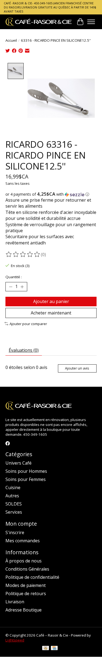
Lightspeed (14, 640)
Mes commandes (22, 541)
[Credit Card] (54, 648)
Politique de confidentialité (32, 577)
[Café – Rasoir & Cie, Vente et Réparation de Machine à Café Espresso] (38, 21)
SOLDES (13, 504)
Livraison (14, 602)
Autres (12, 496)
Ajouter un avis (77, 368)
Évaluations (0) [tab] (24, 350)
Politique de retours (25, 594)
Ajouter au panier (51, 301)
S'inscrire (14, 532)
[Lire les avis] (23, 254)
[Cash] (45, 648)
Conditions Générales (27, 569)
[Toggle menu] (91, 21)
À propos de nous (23, 561)
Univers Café (18, 463)
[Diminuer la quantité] (10, 286)
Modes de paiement (25, 585)
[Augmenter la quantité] (22, 286)
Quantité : (13, 276)
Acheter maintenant (51, 313)
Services (13, 512)
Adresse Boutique (23, 610)
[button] (51, 194)
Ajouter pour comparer (28, 323)
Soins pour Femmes (25, 479)
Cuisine (12, 488)
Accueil (11, 40)
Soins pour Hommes (26, 471)
